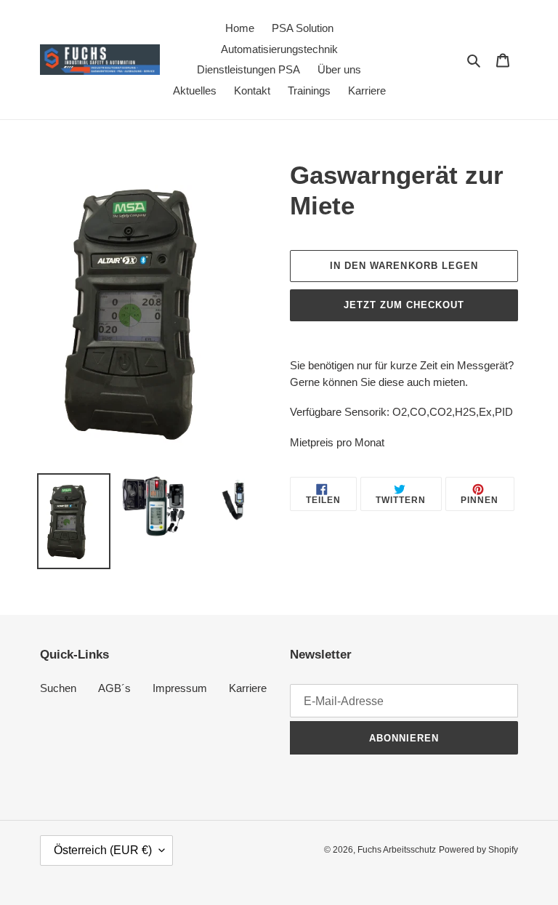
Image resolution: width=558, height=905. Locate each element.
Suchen (58, 688)
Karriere (248, 688)
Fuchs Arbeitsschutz (396, 850)
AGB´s (114, 688)
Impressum (180, 688)
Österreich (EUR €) (103, 850)
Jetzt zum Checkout (404, 304)
